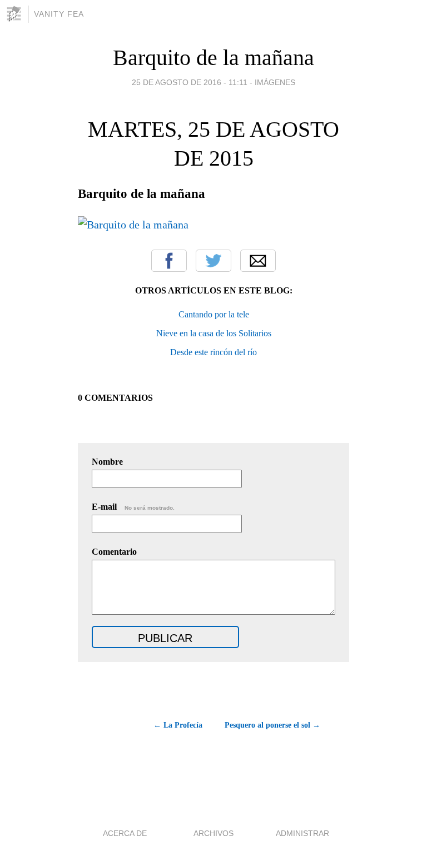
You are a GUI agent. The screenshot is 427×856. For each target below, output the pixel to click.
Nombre (107, 461)
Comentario (114, 551)
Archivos (213, 833)
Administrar (302, 833)
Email (258, 261)
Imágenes (275, 82)
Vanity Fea (59, 13)
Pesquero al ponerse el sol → (272, 725)
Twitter (213, 261)
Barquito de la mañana (213, 57)
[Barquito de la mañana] (133, 224)
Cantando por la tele (213, 314)
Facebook (169, 261)
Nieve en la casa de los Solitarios (213, 333)
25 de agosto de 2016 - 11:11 (189, 82)
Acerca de (125, 833)
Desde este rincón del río (213, 352)
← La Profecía (177, 725)
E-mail (133, 506)
